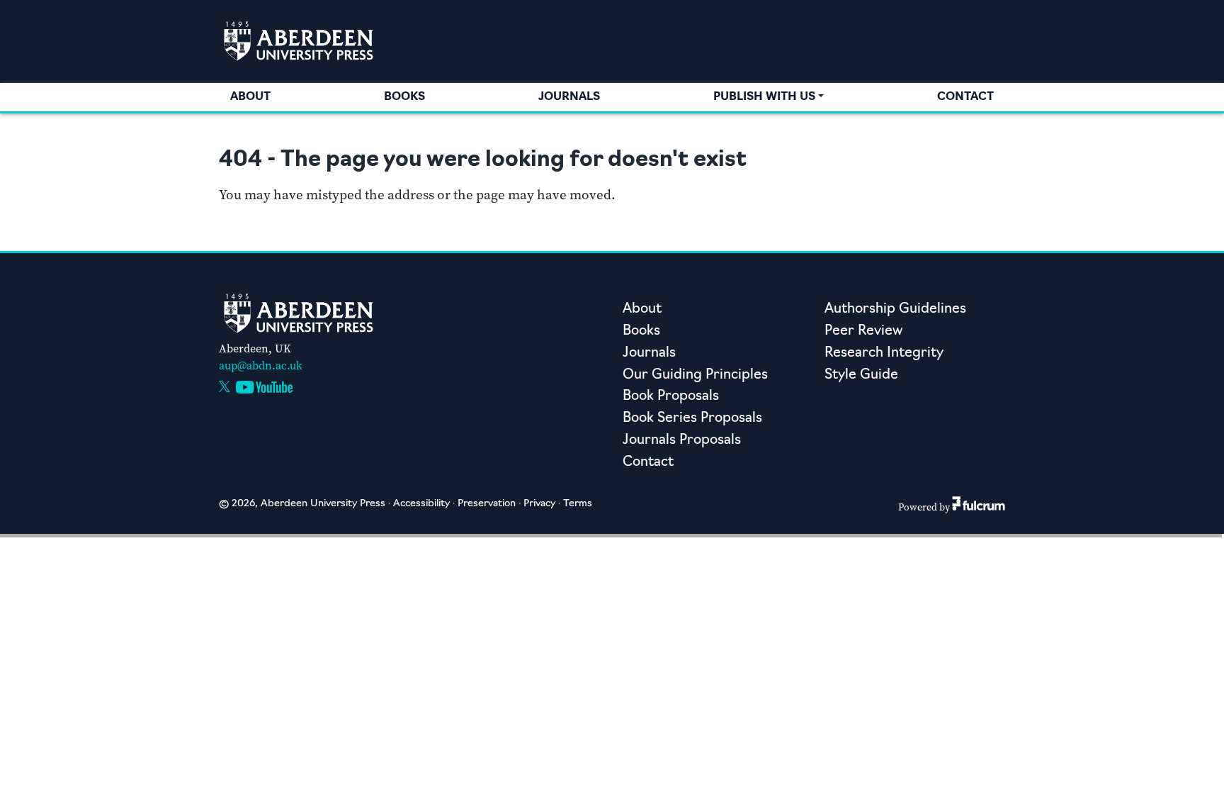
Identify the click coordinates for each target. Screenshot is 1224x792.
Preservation (487, 503)
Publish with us (764, 97)
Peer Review (863, 331)
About (250, 97)
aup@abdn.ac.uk (260, 365)
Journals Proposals (682, 440)
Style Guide (861, 375)
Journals (569, 97)
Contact (965, 97)
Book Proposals (671, 396)
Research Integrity (884, 353)
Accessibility (421, 503)
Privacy (539, 503)
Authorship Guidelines (895, 309)
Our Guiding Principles (695, 375)
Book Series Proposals (692, 418)
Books (404, 97)
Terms (577, 503)
